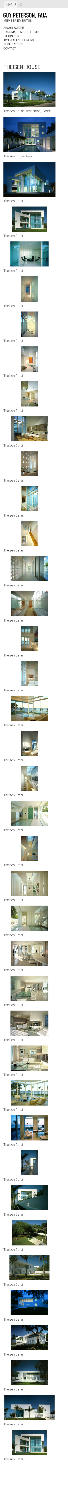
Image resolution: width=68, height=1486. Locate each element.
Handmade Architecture (21, 32)
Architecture (13, 27)
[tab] (21, 4)
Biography (11, 36)
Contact (9, 48)
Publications (13, 44)
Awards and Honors (18, 40)
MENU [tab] (11, 5)
